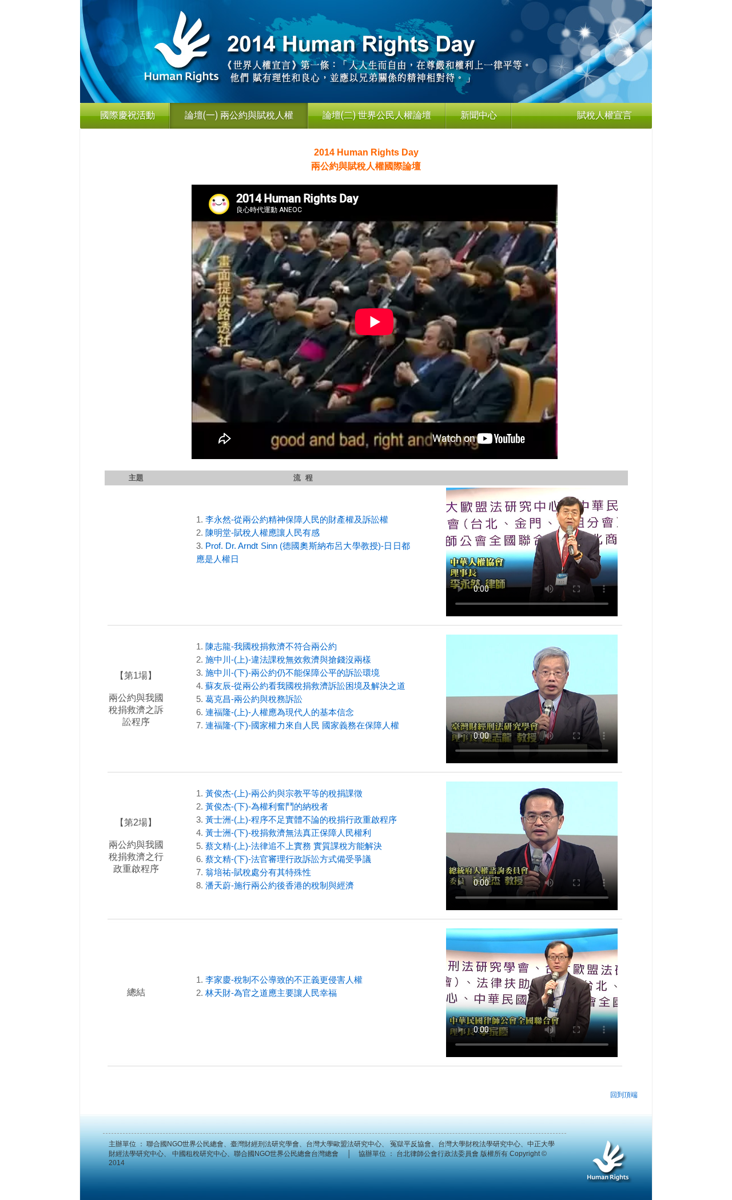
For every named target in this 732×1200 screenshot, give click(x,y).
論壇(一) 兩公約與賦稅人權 (239, 115)
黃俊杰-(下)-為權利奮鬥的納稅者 (266, 806)
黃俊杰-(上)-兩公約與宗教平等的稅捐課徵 (284, 793)
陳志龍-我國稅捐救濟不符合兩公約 (271, 646)
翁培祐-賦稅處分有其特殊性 (258, 872)
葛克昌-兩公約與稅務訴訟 (254, 699)
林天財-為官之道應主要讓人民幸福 (271, 993)
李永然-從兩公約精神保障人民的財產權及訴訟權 (296, 519)
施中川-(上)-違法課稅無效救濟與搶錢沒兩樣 (288, 659)
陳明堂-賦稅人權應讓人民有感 (262, 532)
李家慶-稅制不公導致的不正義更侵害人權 (284, 979)
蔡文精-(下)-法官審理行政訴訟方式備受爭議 (288, 859)
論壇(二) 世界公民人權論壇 (377, 115)
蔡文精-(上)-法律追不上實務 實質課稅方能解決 (293, 846)
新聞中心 (478, 115)
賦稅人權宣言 (604, 115)
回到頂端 (624, 1095)
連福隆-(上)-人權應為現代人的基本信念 (279, 712)
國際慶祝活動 (127, 115)
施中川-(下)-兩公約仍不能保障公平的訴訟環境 (292, 672)
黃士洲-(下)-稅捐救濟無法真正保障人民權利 (288, 833)
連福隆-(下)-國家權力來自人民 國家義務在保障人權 (302, 725)
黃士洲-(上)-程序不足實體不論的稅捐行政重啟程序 (301, 819)
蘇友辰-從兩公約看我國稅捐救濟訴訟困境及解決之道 (305, 686)
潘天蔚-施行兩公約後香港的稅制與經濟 (279, 885)
